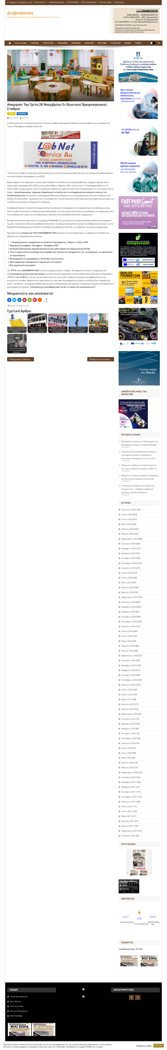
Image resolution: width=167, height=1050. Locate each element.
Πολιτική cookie (105, 2)
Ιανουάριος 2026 (128, 544)
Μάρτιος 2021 (127, 826)
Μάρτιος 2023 (127, 709)
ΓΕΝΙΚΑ (138, 43)
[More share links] (40, 300)
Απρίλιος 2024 (127, 646)
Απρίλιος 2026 (127, 529)
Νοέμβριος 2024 (128, 612)
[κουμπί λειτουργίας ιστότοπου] (152, 43)
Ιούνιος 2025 (126, 578)
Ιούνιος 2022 (126, 753)
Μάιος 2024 (126, 641)
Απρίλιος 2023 (127, 704)
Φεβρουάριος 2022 (129, 772)
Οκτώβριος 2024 (128, 617)
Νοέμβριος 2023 (128, 670)
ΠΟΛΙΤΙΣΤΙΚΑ (48, 43)
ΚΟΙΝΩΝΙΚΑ (76, 43)
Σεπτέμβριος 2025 (129, 563)
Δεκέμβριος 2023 (128, 665)
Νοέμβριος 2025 (128, 553)
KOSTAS (25, 118)
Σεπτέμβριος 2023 (129, 680)
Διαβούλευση (20, 12)
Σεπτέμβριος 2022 (129, 738)
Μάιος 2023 (126, 699)
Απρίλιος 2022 (127, 763)
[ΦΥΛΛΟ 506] (143, 872)
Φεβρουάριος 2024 (129, 656)
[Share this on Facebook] (9, 300)
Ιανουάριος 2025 (128, 602)
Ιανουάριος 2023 (128, 719)
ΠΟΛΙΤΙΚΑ (35, 43)
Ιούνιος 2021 (126, 811)
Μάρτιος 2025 (127, 592)
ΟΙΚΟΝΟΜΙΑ (62, 43)
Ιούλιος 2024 (126, 631)
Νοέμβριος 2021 (128, 787)
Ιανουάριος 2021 (128, 836)
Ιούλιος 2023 (126, 690)
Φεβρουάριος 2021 (129, 831)
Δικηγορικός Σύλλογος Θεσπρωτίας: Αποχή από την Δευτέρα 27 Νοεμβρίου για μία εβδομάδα (22, 359)
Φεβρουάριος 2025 (129, 597)
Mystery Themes (66, 1047)
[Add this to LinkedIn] (19, 300)
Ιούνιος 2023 (126, 695)
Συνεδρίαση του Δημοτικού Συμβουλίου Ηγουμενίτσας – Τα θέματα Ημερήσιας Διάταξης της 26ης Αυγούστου (138, 489)
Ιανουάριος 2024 (128, 660)
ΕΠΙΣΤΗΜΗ (102, 43)
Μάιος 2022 (126, 758)
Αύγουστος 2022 (128, 743)
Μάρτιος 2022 (127, 767)
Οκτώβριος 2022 (128, 733)
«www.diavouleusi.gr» (56, 2)
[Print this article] (30, 300)
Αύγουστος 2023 (128, 685)
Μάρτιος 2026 (127, 534)
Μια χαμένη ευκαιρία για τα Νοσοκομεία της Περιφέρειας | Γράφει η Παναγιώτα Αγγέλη (139, 443)
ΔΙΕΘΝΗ (128, 43)
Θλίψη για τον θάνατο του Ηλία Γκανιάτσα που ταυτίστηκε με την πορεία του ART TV (139, 467)
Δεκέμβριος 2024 (128, 607)
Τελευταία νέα (40, 2)
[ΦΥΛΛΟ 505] (134, 872)
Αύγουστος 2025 (128, 568)
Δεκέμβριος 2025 (128, 549)
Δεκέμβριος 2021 (128, 782)
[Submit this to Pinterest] (24, 300)
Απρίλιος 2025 (127, 588)
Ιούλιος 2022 (126, 748)
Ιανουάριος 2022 (128, 777)
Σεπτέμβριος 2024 (129, 622)
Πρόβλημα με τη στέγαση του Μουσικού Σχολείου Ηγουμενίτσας (101, 359)
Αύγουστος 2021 (128, 802)
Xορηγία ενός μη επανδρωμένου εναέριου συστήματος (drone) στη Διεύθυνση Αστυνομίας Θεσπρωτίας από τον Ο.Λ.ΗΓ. (138, 455)
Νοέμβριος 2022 (128, 729)
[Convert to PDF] (35, 300)
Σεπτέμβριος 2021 (129, 797)
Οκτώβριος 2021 (128, 792)
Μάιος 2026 (126, 524)
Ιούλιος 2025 (126, 573)
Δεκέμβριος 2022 (128, 724)
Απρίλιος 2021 (127, 821)
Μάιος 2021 (126, 816)
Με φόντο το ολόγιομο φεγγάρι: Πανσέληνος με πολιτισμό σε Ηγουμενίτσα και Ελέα (140, 477)
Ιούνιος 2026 (126, 519)
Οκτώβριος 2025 (128, 558)
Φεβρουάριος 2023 (129, 714)
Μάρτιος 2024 (127, 651)
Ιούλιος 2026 (126, 514)
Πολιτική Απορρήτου (88, 2)
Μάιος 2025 (126, 583)
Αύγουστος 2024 (128, 626)
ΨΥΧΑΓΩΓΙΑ (116, 43)
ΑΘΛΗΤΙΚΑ (89, 43)
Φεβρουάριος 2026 (129, 539)
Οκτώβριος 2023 (128, 675)
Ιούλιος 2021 (126, 806)
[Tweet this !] (14, 300)
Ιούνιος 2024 (126, 636)
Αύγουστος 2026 (128, 510)
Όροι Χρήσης (119, 2)
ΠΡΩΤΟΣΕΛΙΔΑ (72, 2)
